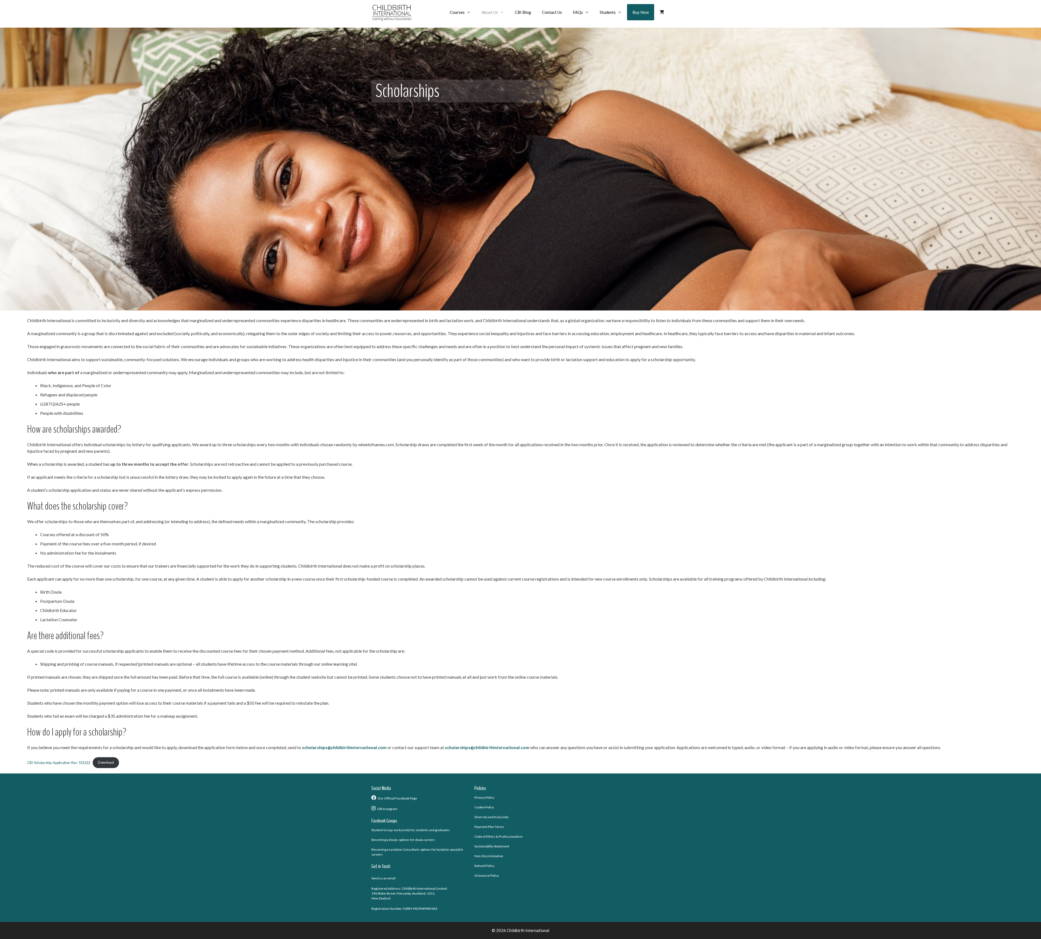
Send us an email (383, 878)
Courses (457, 12)
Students (608, 12)
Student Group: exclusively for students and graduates (410, 830)
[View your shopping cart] (662, 12)
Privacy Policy (484, 797)
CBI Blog (523, 12)
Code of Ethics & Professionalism (498, 836)
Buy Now (640, 12)
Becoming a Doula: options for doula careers (403, 840)
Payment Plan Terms (489, 827)
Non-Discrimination (488, 856)
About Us (489, 12)
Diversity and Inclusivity (491, 817)
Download (106, 762)
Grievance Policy (486, 875)
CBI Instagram (387, 809)
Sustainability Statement (491, 846)
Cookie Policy (484, 807)
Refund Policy (484, 866)
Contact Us (552, 12)
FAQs (578, 12)
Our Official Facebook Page (397, 798)
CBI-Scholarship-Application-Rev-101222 (58, 762)
